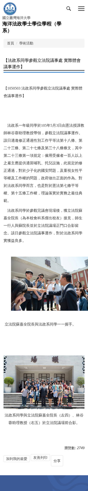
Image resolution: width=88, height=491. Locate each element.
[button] (69, 9)
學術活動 (26, 43)
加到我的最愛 (16, 459)
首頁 (10, 43)
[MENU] (81, 8)
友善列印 (40, 458)
